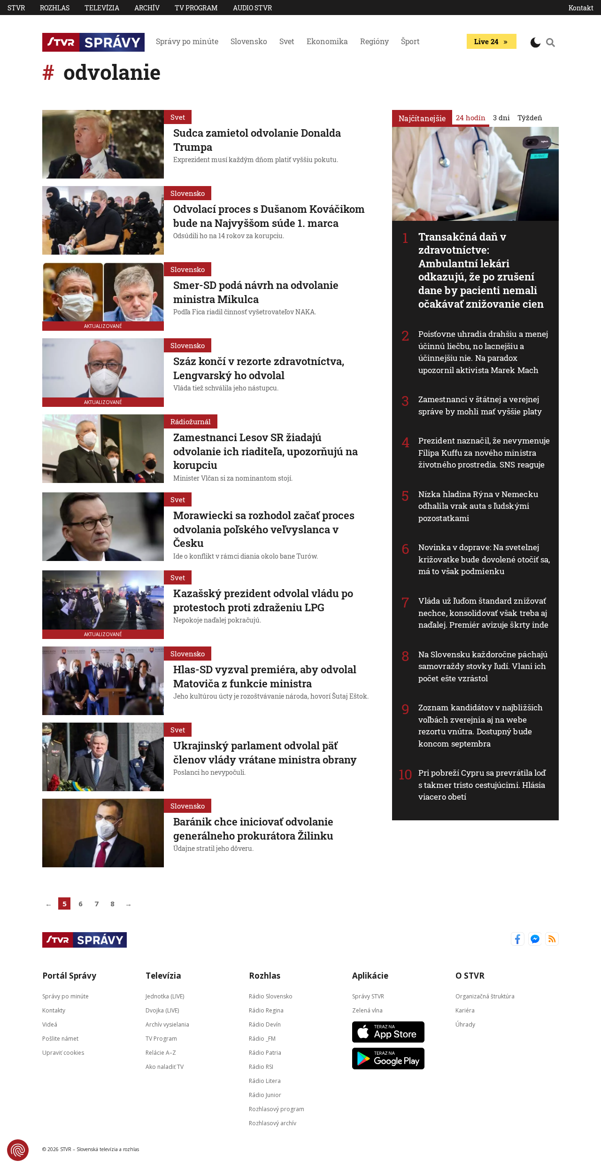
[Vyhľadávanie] (551, 42)
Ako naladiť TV (165, 1067)
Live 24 (486, 41)
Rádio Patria (265, 1053)
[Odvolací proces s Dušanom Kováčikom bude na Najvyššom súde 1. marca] (103, 220)
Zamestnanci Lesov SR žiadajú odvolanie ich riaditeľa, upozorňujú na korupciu (265, 451)
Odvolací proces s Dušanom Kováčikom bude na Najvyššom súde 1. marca (269, 216)
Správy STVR (368, 996)
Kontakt (581, 7)
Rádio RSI (261, 1067)
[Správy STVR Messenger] (535, 940)
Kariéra (465, 1010)
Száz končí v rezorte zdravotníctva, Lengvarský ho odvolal (258, 368)
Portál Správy (69, 975)
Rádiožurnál (190, 421)
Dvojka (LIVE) (162, 1010)
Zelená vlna (367, 1010)
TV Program (196, 7)
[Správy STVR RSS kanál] (552, 940)
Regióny (374, 41)
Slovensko (249, 41)
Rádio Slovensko (271, 996)
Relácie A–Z (161, 1053)
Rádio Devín (265, 1024)
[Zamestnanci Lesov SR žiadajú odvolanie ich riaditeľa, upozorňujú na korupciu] (103, 449)
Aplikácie (370, 975)
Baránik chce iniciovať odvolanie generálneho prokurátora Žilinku (253, 828)
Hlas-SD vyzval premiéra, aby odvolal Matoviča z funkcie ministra (264, 676)
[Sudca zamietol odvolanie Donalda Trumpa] (103, 144)
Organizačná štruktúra (485, 996)
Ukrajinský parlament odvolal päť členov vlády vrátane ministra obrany (265, 752)
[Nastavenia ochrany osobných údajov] (18, 1150)
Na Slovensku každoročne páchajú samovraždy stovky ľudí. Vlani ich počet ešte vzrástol (482, 666)
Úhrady (465, 1024)
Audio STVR (252, 7)
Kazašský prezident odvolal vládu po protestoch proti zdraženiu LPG (263, 600)
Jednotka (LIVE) (165, 996)
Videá (49, 1024)
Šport (410, 41)
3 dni (501, 117)
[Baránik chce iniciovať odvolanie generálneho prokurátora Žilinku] (103, 833)
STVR (16, 7)
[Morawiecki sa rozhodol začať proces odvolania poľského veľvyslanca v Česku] (103, 527)
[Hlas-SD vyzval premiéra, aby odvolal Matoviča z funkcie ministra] (103, 680)
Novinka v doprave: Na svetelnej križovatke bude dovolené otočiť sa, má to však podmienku (484, 559)
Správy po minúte (187, 41)
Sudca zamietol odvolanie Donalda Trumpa (257, 140)
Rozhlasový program (276, 1109)
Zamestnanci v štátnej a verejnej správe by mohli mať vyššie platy (480, 405)
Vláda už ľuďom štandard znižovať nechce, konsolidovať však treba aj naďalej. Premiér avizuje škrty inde (483, 612)
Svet (286, 41)
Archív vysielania (167, 1024)
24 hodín (470, 117)
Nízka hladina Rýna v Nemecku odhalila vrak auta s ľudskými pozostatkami (478, 506)
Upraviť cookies (63, 1053)
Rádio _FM (262, 1039)
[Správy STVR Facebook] (517, 940)
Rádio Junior (265, 1095)
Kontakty (53, 1010)
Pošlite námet (60, 1039)
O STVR (470, 975)
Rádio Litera (265, 1081)
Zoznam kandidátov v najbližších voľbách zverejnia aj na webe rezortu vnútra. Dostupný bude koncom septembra (480, 725)
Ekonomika (327, 41)
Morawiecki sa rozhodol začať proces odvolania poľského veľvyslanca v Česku (263, 529)
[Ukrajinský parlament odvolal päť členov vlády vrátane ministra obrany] (103, 757)
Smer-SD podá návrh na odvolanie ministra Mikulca (256, 292)
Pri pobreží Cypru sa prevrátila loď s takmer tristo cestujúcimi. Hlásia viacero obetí (482, 784)
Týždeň (529, 117)
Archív (147, 7)
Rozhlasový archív (272, 1123)
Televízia (102, 7)
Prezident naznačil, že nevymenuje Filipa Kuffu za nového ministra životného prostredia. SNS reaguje (484, 452)
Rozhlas (54, 7)
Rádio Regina (266, 1010)
